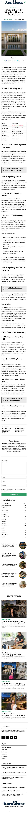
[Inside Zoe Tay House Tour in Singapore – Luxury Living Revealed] (14, 701)
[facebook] (12, 453)
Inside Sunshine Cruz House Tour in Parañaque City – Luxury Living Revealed (8, 575)
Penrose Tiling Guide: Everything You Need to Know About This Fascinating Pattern (12, 795)
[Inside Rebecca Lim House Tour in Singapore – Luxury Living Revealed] (14, 609)
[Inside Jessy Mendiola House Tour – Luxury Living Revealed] (23, 565)
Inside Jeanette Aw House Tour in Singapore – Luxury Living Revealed (8, 555)
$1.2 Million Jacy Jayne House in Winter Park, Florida (6, 431)
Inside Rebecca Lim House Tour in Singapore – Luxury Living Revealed (13, 622)
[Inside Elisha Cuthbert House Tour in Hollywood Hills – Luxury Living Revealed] (23, 545)
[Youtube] (15, 737)
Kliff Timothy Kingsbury (17, 125)
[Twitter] (11, 737)
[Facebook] (3, 737)
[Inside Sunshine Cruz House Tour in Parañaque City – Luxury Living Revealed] (23, 575)
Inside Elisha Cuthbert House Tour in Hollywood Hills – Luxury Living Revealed (9, 545)
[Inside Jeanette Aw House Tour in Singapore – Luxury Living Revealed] (23, 555)
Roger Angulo (8, 19)
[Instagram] (7, 737)
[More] (23, 60)
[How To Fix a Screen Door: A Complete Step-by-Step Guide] (14, 640)
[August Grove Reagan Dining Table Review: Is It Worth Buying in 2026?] (23, 585)
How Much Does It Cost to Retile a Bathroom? (13, 787)
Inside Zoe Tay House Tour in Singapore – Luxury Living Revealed (13, 714)
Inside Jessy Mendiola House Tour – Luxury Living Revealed (9, 565)
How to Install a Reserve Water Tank (10, 791)
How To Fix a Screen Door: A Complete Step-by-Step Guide (11, 654)
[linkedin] (15, 453)
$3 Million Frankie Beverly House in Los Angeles (19, 430)
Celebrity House (14, 7)
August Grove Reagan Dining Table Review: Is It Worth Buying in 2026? (9, 585)
